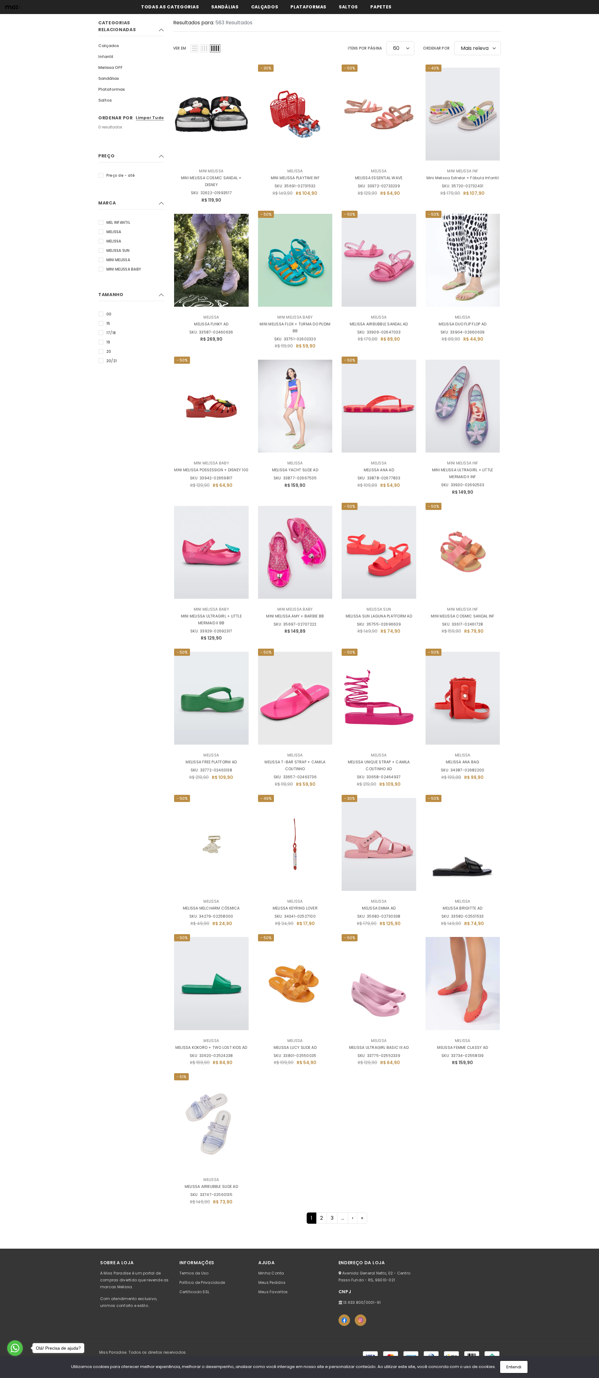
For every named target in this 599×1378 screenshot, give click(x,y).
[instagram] (360, 1320)
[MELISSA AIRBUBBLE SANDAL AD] (379, 260)
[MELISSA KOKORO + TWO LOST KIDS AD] (211, 983)
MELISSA (295, 171)
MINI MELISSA (211, 171)
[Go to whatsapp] (15, 1348)
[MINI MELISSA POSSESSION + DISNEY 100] (211, 406)
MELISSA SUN (379, 609)
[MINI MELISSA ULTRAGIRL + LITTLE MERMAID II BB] (211, 552)
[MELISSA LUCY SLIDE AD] (295, 983)
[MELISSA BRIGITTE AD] (463, 844)
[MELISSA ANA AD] (379, 406)
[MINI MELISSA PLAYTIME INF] (295, 114)
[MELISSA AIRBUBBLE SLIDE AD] (211, 1122)
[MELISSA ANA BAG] (463, 698)
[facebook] (344, 1320)
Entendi (513, 1367)
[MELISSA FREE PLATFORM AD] (211, 698)
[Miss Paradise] (12, 7)
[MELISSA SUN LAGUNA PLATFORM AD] (379, 552)
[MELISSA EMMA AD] (379, 844)
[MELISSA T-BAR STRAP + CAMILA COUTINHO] (295, 698)
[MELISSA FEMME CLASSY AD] (463, 983)
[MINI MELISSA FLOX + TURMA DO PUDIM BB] (295, 260)
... (342, 1218)
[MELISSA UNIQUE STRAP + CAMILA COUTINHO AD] (379, 698)
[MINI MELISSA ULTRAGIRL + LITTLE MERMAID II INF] (463, 406)
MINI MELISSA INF (462, 171)
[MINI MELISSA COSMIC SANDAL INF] (463, 552)
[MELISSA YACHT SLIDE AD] (295, 406)
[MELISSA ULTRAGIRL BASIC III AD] (379, 983)
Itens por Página (365, 48)
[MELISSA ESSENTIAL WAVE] (379, 114)
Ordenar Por (436, 48)
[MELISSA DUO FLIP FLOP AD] (463, 260)
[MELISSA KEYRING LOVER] (295, 844)
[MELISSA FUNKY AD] (211, 260)
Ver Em (179, 48)
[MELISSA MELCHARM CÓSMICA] (211, 844)
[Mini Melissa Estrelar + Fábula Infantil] (463, 114)
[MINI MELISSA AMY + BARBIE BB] (295, 552)
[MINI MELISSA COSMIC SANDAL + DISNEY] (211, 114)
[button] (195, 48)
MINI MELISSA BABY (295, 317)
